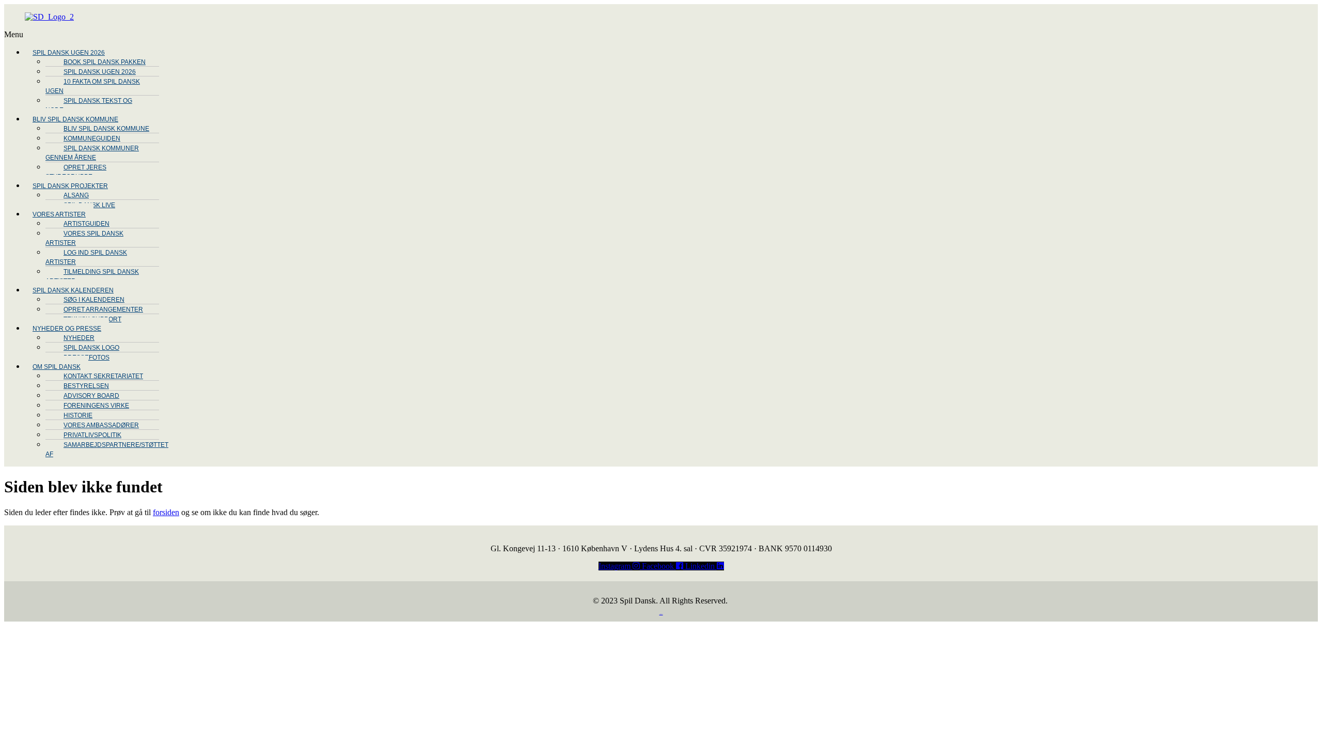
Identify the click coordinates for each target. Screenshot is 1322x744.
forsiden (166, 512)
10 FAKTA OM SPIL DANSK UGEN (92, 86)
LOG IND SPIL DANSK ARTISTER (86, 257)
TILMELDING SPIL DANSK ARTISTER (92, 276)
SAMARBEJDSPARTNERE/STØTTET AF (106, 449)
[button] (342, 34)
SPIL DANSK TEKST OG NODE (88, 105)
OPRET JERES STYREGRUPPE (75, 172)
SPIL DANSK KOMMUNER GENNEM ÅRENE (92, 153)
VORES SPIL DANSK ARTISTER (84, 238)
